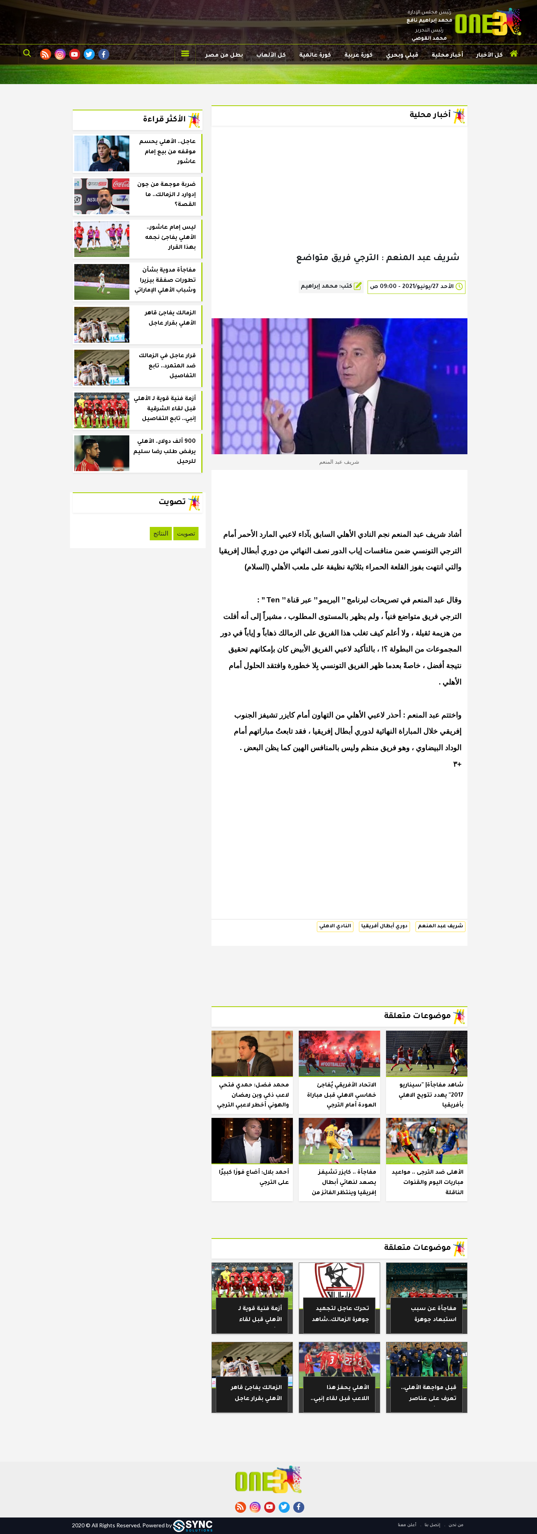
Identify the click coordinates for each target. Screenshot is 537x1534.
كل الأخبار (489, 56)
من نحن (455, 1525)
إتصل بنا (431, 1525)
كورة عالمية (315, 56)
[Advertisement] (339, 202)
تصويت (186, 533)
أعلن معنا (407, 1525)
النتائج (160, 533)
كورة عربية (358, 56)
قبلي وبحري (402, 56)
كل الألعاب (271, 56)
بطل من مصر (224, 56)
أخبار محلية (447, 56)
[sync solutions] (192, 1525)
